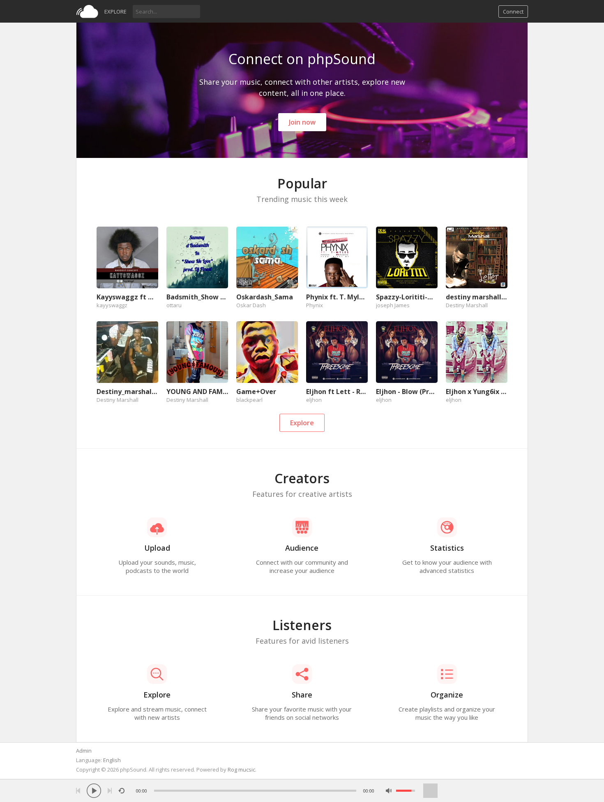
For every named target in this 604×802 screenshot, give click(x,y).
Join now (302, 122)
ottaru (174, 305)
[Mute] (389, 790)
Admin (84, 750)
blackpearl (249, 399)
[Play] (94, 790)
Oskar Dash (251, 305)
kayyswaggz (112, 305)
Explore (115, 11)
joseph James (393, 305)
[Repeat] (121, 790)
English (112, 760)
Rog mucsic (241, 769)
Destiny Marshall (467, 305)
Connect (513, 11)
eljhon (314, 399)
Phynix (314, 305)
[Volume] (405, 791)
